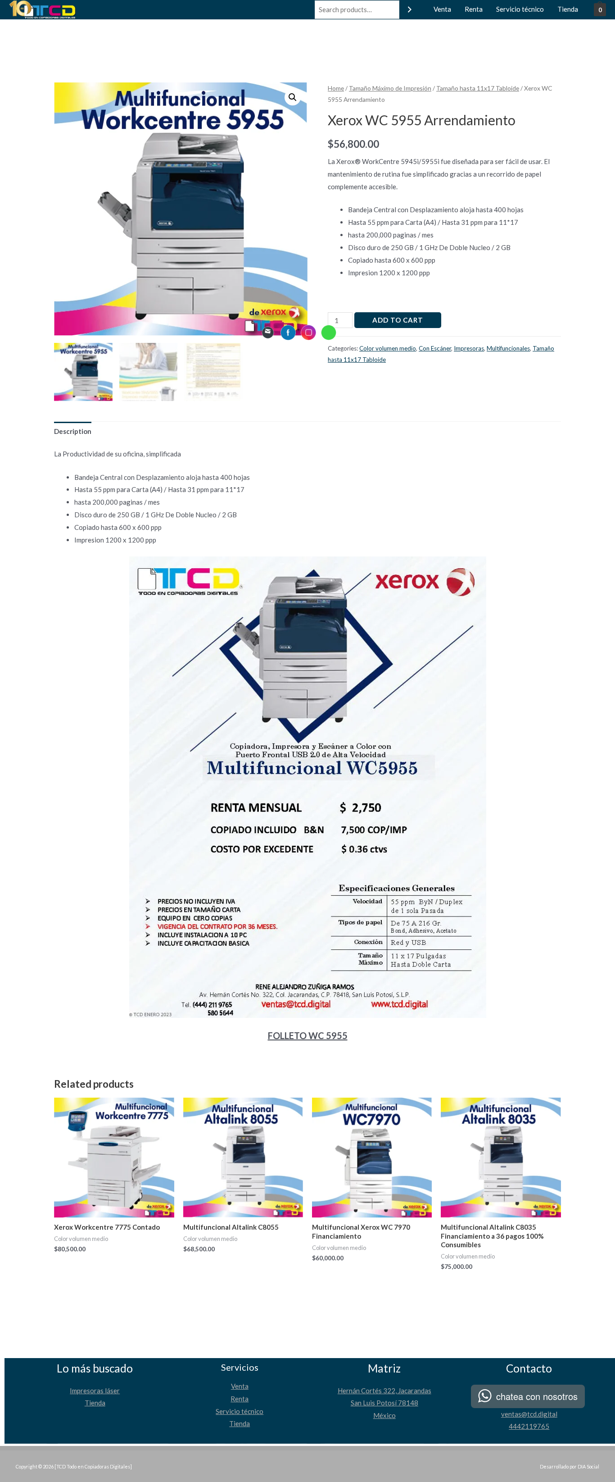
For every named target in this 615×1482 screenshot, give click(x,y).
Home (336, 88)
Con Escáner (435, 348)
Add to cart (397, 320)
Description (72, 431)
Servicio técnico (520, 9)
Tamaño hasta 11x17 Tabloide (477, 88)
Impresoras (469, 348)
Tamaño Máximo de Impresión (390, 88)
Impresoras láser (95, 1390)
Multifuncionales (508, 348)
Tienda (567, 9)
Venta (442, 9)
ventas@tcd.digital (529, 1414)
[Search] (410, 9)
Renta (474, 9)
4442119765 (529, 1426)
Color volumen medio (387, 348)
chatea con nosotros (537, 1396)
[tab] (72, 431)
